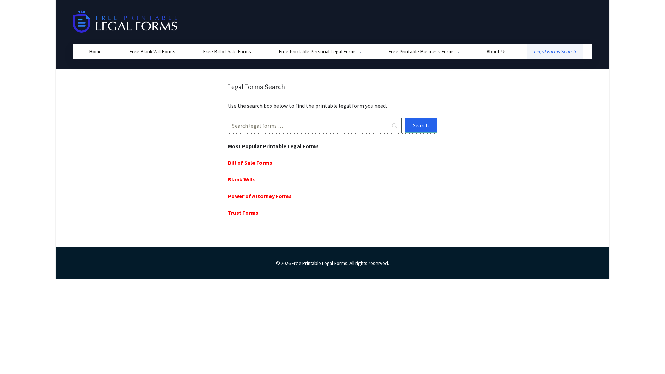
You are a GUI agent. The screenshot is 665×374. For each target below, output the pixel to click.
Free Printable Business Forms (421, 51)
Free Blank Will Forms (152, 51)
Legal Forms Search (555, 51)
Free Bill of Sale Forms (227, 51)
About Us (497, 51)
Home (95, 51)
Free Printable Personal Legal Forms (317, 51)
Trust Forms (243, 212)
